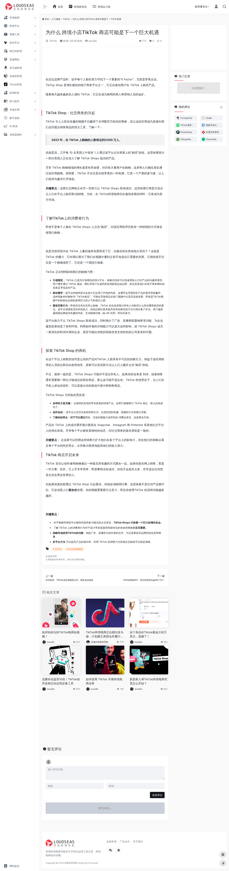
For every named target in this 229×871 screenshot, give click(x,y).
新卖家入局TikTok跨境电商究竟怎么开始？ (148, 681)
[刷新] (221, 107)
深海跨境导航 (70, 863)
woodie (92, 40)
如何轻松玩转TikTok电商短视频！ (61, 634)
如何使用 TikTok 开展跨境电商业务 (104, 681)
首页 (47, 19)
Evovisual (93, 863)
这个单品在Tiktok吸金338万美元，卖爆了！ (148, 634)
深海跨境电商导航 (99, 642)
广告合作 (125, 841)
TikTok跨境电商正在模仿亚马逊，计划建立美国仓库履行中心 (104, 634)
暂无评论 (54, 749)
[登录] (216, 7)
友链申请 (111, 841)
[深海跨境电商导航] (60, 844)
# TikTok (57, 549)
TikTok (66, 19)
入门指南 (56, 19)
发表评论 (157, 795)
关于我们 (138, 841)
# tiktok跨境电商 (74, 549)
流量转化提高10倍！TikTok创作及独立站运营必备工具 (61, 681)
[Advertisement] (105, 63)
